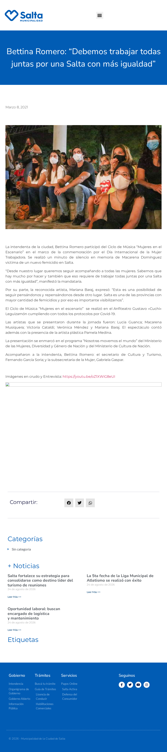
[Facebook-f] (122, 685)
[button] (99, 15)
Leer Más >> (14, 596)
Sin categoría (21, 549)
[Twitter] (130, 685)
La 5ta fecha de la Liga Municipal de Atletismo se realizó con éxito (120, 578)
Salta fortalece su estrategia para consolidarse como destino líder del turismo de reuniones (40, 580)
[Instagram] (147, 685)
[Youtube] (138, 685)
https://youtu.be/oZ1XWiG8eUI (89, 376)
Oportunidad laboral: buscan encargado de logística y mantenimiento (34, 613)
